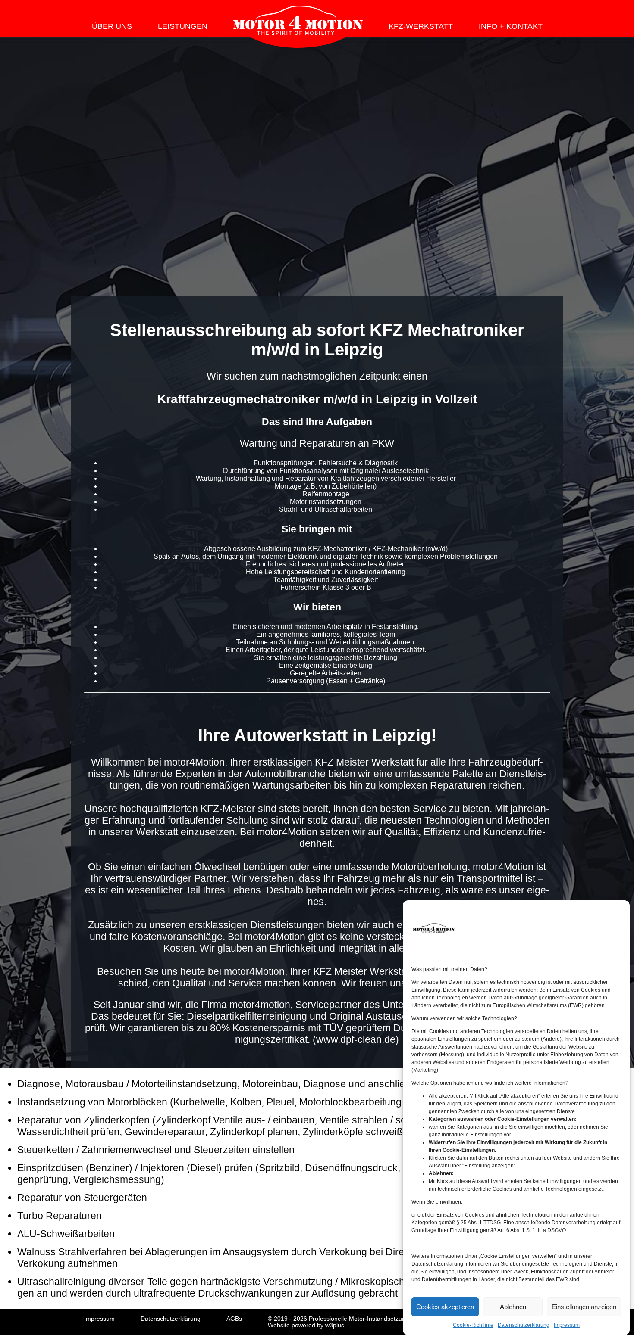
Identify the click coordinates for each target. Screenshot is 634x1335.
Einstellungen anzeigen (584, 1306)
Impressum (567, 1325)
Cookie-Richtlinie (473, 1325)
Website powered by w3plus (306, 1325)
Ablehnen (513, 1306)
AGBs (234, 1319)
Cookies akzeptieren (445, 1306)
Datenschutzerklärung (523, 1325)
